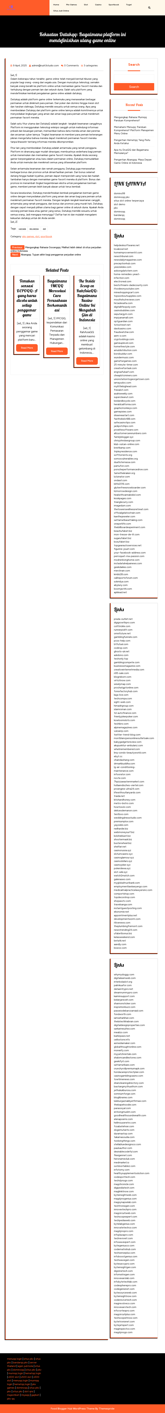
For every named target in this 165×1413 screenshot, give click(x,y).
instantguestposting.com (128, 908)
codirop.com (121, 647)
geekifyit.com (121, 1061)
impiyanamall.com (123, 317)
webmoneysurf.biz (124, 832)
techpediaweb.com (124, 1220)
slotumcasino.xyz (123, 853)
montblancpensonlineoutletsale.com (134, 738)
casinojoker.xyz (122, 864)
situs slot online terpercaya (129, 200)
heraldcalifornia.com (125, 404)
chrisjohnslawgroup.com (127, 440)
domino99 (119, 193)
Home (56, 5)
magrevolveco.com (124, 1303)
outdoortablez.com (124, 1166)
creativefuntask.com (125, 368)
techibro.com (121, 723)
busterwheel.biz (122, 843)
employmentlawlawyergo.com (130, 886)
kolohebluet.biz (122, 835)
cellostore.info (122, 1039)
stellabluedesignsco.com (127, 1144)
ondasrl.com (120, 480)
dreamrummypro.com (126, 992)
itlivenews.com (122, 922)
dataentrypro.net (123, 989)
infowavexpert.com (125, 1242)
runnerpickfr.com (123, 629)
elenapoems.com (123, 1119)
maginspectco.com (124, 1328)
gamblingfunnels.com (125, 637)
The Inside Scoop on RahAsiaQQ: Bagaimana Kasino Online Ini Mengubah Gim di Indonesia (86, 300)
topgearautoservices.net (127, 545)
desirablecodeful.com (126, 1151)
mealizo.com (121, 1032)
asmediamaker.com (124, 1043)
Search (134, 64)
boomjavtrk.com (123, 588)
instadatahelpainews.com (128, 563)
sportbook (114, 5)
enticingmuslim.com (125, 1111)
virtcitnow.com (122, 680)
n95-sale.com (121, 673)
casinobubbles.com (124, 310)
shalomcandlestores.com (127, 1057)
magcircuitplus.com (124, 1314)
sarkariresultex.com (124, 1028)
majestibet (13, 1395)
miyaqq (25, 1395)
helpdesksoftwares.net (127, 245)
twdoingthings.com (124, 1140)
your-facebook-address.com (130, 552)
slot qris (28, 1391)
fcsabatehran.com (124, 1126)
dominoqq (119, 211)
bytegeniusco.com (124, 1245)
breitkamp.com (122, 447)
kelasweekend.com (124, 937)
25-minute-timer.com (126, 364)
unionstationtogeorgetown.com (131, 379)
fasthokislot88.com (124, 418)
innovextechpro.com (125, 1209)
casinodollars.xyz (123, 861)
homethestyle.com (124, 346)
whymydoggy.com (124, 974)
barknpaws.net (122, 1035)
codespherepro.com (125, 1285)
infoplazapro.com (123, 1234)
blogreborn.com (122, 676)
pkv (116, 207)
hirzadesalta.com (123, 303)
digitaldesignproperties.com (129, 1025)
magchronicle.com (124, 1184)
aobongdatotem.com (126, 270)
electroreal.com (122, 281)
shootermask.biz (123, 839)
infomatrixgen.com (124, 1274)
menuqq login (14, 1358)
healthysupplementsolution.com (131, 1173)
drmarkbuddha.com (124, 763)
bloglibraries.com (123, 1097)
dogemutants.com (124, 1129)
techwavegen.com (124, 1260)
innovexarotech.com (125, 1307)
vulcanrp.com (121, 731)
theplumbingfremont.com (128, 926)
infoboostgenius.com (125, 1256)
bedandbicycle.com (124, 400)
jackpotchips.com (123, 426)
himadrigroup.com (124, 705)
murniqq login (15, 1373)
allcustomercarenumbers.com (130, 433)
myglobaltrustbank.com (127, 882)
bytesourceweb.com (125, 1292)
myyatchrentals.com (125, 1054)
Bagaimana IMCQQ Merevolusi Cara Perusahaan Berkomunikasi (57, 295)
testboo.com (121, 814)
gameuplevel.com (123, 343)
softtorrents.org (123, 455)
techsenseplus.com (124, 1252)
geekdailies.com (122, 567)
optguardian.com (123, 321)
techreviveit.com (123, 1238)
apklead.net (120, 592)
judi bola (22, 229)
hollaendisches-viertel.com (128, 785)
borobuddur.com (123, 353)
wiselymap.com (122, 684)
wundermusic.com (124, 357)
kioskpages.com (122, 498)
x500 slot (13, 1377)
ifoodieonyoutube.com (126, 288)
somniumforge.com (124, 1093)
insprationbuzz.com (124, 1007)
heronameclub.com (124, 1158)
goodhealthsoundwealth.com (130, 1115)
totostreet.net (122, 324)
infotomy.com (122, 1169)
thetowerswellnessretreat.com (131, 509)
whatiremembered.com (127, 749)
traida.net (119, 796)
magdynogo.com (123, 1332)
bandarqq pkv (20, 1362)
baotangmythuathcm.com (128, 1086)
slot (86, 5)
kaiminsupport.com (124, 996)
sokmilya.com (121, 581)
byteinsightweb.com (125, 1195)
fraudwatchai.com (124, 332)
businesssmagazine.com (127, 665)
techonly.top (121, 658)
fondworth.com (122, 1014)
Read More (27, 347)
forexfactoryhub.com (126, 691)
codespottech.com (124, 1177)
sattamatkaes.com (124, 1064)
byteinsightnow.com (125, 1296)
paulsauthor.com (123, 1148)
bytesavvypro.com (124, 1263)
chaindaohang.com (124, 759)
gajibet (35, 1395)
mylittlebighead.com (125, 386)
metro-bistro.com (124, 803)
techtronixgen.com (124, 1205)
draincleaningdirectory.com (129, 1083)
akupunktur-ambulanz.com (128, 745)
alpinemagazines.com (125, 727)
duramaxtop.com (123, 1133)
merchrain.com (122, 570)
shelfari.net (120, 846)
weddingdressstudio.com (128, 817)
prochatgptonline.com (126, 687)
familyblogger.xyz (123, 437)
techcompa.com (123, 698)
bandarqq (119, 215)
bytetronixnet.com (124, 1321)
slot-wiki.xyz (120, 872)
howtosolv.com (122, 807)
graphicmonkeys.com (125, 408)
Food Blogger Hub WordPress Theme (73, 1408)
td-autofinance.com (125, 713)
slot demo (119, 204)
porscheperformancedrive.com (131, 469)
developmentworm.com (127, 919)
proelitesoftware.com (126, 429)
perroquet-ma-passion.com (129, 556)
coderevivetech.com (125, 1299)
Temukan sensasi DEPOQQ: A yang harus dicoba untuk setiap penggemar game (27, 297)
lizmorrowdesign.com (125, 491)
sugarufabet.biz (122, 538)
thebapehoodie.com (125, 1104)
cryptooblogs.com (124, 339)
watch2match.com (124, 875)
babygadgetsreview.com (127, 741)
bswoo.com (120, 947)
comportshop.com (124, 893)
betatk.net (120, 940)
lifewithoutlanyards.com (127, 792)
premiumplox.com (123, 821)
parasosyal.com (122, 1108)
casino (98, 5)
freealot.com (121, 389)
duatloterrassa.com (124, 462)
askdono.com (121, 655)
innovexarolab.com (124, 1278)
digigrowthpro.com (124, 622)
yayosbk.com (121, 825)
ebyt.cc (118, 756)
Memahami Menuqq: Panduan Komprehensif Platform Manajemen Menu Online (134, 130)
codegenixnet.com (124, 1289)
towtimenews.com (124, 1079)
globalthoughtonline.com (127, 1046)
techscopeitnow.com (125, 1317)
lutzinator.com (122, 476)
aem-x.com (120, 335)
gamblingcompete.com (127, 662)
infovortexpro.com (124, 1310)
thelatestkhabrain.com (126, 1021)
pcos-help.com (122, 640)
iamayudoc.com (122, 382)
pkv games (71, 5)
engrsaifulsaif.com (124, 371)
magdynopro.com (123, 1231)
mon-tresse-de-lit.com (127, 534)
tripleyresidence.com (125, 451)
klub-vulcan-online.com (126, 444)
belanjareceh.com (123, 999)
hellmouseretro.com (125, 1122)
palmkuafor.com (123, 985)
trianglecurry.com (123, 502)
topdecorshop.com (124, 897)
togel (129, 5)
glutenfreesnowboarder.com (130, 487)
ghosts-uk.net (121, 651)
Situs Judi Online (61, 11)
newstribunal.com (123, 256)
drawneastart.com (124, 415)
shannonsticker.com (125, 1003)
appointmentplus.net (125, 915)
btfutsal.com (121, 644)
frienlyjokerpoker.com (126, 716)
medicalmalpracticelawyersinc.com (133, 890)
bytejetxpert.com (124, 1325)
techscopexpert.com (125, 1216)
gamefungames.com (125, 361)
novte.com (120, 778)
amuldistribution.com (125, 350)
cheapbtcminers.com (125, 375)
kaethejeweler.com (124, 516)
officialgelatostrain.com (127, 512)
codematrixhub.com (125, 1249)
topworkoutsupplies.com (127, 295)
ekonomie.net (121, 911)
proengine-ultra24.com (126, 788)
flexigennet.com (123, 1155)
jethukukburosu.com (125, 1090)
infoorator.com (122, 774)
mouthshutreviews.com (127, 299)
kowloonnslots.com (124, 720)
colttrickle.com (122, 626)
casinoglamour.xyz (124, 857)
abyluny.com (121, 585)
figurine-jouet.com (124, 549)
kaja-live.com (121, 694)
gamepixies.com (123, 411)
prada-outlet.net (123, 619)
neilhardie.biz (121, 828)
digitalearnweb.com (125, 978)
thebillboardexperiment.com (129, 527)
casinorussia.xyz (122, 850)
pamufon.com (121, 465)
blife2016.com (122, 483)
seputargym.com (123, 314)
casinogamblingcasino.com (128, 1075)
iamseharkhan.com (124, 1017)
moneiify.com (121, 1050)
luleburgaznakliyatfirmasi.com (130, 1101)
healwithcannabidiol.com (127, 494)
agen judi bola (25, 1366)
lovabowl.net (121, 249)
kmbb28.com (121, 574)
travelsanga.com (123, 904)
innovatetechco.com (125, 1227)
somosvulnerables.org (126, 458)
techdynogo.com (123, 1180)
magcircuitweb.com (125, 1213)
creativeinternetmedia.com (129, 669)
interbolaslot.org (123, 981)
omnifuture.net (122, 633)
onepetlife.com (122, 523)
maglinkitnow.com (124, 1191)
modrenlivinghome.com (127, 559)
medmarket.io (121, 1162)
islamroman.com (123, 709)
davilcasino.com (122, 328)
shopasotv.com (122, 901)
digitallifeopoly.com (125, 306)
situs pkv (29, 1358)
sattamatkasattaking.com (128, 520)
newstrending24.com (125, 929)
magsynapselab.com (125, 1202)
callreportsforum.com (126, 577)
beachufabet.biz (123, 531)
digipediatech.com (124, 1187)
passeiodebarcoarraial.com (128, 1010)
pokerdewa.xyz (122, 868)
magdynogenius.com (125, 1198)
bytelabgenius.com (124, 1223)
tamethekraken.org (124, 473)
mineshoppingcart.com (126, 292)
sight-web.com (122, 702)
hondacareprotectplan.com (129, 1072)
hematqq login (33, 1373)
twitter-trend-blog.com (127, 734)
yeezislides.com (122, 267)
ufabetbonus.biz (123, 933)
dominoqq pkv (122, 197)
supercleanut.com (124, 397)
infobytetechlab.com (125, 1281)
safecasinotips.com (124, 422)
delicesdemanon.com (125, 810)
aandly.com (120, 944)
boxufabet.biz (121, 541)
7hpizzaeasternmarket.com (129, 781)
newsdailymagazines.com (128, 259)
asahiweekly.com (123, 393)
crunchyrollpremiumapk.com (129, 1068)
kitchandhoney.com (124, 799)
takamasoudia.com (124, 1137)
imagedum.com (122, 505)
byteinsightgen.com (125, 1267)
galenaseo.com (122, 879)
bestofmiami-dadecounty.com (131, 285)
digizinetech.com (123, 1271)
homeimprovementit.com (128, 252)
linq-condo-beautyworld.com (130, 752)
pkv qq (11, 1398)
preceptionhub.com (125, 263)
